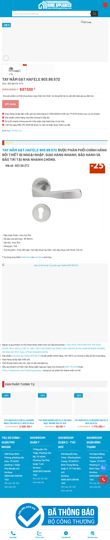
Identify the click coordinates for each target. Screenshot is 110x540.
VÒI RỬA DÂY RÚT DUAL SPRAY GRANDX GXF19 (25, 352)
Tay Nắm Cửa (16, 130)
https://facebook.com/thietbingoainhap (21, 370)
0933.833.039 (11, 475)
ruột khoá (38, 257)
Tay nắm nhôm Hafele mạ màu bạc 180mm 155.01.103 (55, 421)
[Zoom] (6, 58)
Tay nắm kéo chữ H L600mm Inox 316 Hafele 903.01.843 (19, 421)
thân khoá (26, 257)
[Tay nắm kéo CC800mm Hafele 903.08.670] (91, 403)
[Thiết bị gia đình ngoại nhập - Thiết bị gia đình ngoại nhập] (55, 5)
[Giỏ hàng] (105, 5)
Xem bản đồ (10, 486)
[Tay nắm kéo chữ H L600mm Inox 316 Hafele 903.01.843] (19, 403)
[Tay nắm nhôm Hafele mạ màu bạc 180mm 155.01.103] (55, 403)
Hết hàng (10, 104)
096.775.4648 (71, 366)
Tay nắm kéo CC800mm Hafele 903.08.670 (91, 421)
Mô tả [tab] (9, 142)
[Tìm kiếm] (94, 13)
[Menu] (5, 5)
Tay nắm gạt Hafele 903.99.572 (29, 150)
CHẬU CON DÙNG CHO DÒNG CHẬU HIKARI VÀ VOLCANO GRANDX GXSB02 (70, 348)
